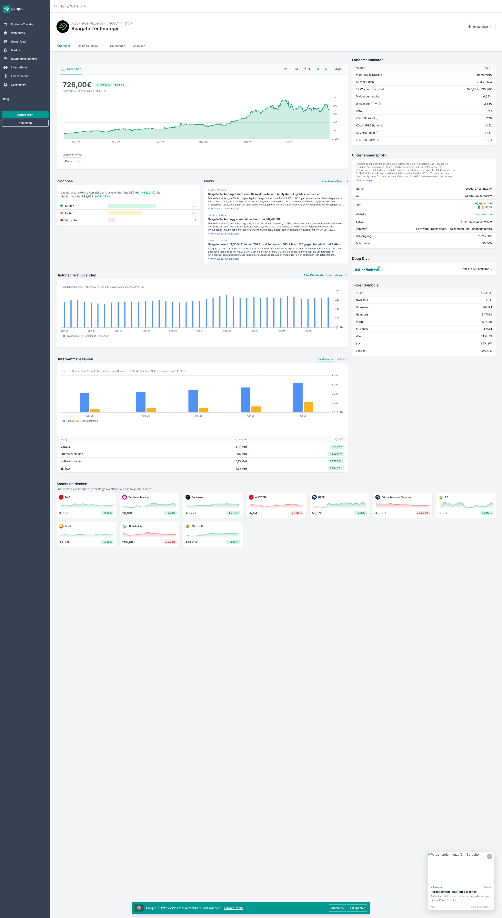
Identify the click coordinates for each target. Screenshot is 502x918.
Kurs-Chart (73, 69)
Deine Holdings (90, 45)
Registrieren (25, 114)
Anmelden (25, 123)
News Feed (18, 41)
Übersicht (63, 45)
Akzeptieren (357, 908)
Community (18, 84)
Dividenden (117, 45)
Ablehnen (337, 908)
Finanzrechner (20, 76)
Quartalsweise (326, 359)
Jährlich (342, 359)
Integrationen (19, 67)
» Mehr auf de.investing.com (223, 208)
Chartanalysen (72, 154)
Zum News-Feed (333, 181)
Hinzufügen (480, 26)
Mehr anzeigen (364, 180)
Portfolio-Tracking (22, 24)
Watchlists (18, 33)
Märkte (15, 50)
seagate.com (483, 214)
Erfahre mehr (233, 908)
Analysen (139, 45)
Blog (6, 99)
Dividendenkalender (24, 58)
